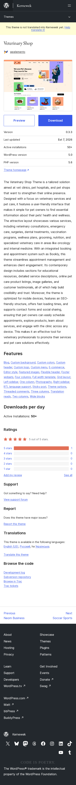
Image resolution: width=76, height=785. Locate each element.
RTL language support (17, 386)
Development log (14, 572)
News (7, 641)
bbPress (11, 711)
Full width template (44, 377)
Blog (6, 362)
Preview (19, 120)
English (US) (11, 546)
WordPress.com (16, 698)
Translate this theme (16, 554)
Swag (45, 686)
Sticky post (39, 386)
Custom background (23, 362)
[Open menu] (70, 5)
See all (68, 475)
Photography (44, 381)
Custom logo (21, 367)
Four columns (23, 377)
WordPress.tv (15, 686)
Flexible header (50, 372)
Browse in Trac (13, 581)
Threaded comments (16, 391)
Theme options (57, 386)
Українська (42, 546)
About (8, 634)
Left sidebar (11, 381)
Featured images (29, 372)
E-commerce (56, 367)
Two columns (20, 396)
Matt (9, 704)
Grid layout (63, 377)
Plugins (44, 648)
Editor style (11, 372)
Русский (25, 546)
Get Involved (49, 666)
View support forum (16, 499)
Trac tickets (11, 585)
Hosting (9, 648)
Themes (9, 16)
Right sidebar (61, 381)
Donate (47, 679)
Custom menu (39, 367)
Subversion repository (17, 576)
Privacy (9, 654)
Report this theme (15, 523)
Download (55, 120)
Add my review (13, 475)
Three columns (40, 391)
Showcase (47, 634)
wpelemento (17, 51)
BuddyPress (14, 718)
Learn (7, 666)
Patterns (45, 654)
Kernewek (19, 734)
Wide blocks (37, 396)
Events (44, 673)
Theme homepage (15, 169)
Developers (11, 679)
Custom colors (46, 362)
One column (27, 381)
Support (9, 673)
